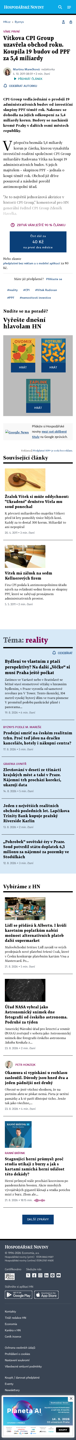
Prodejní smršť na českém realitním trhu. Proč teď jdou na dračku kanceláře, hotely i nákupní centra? (37, 738)
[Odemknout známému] (71, 22)
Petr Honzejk (25, 1064)
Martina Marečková (26, 69)
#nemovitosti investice (35, 297)
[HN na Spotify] (52, 1275)
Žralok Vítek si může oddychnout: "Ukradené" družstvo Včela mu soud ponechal (37, 502)
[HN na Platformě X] (28, 1275)
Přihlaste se (54, 279)
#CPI (26, 290)
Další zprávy (38, 1219)
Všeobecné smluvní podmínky (23, 1366)
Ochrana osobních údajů (20, 1347)
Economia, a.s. (30, 1253)
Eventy (9, 1384)
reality (37, 640)
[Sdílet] (63, 22)
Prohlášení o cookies (17, 1354)
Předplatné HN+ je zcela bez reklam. (53, 450)
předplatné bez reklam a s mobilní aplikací (31, 263)
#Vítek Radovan (46, 290)
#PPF (10, 297)
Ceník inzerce (13, 1336)
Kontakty (10, 1311)
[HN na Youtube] (59, 1275)
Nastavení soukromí (17, 1360)
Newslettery (12, 1390)
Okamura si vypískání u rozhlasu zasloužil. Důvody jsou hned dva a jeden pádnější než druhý (36, 1078)
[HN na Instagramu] (40, 1275)
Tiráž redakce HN (15, 1318)
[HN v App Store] (46, 1295)
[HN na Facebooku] (34, 1275)
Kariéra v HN (13, 1330)
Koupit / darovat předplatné (22, 1377)
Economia (11, 1324)
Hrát (23, 367)
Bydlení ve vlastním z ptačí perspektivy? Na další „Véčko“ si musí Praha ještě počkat (37, 667)
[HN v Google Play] (18, 1295)
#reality (12, 290)
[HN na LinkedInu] (46, 1275)
